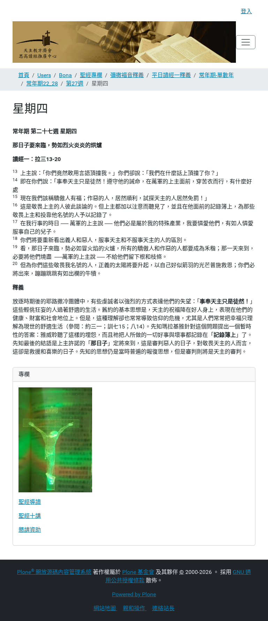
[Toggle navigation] (245, 42)
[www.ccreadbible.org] (124, 42)
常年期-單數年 (216, 75)
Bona (65, 75)
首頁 (23, 75)
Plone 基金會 (138, 572)
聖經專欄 (91, 75)
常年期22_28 (42, 83)
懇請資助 (29, 530)
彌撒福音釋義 (127, 75)
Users (44, 75)
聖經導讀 (29, 502)
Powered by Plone (134, 594)
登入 (246, 11)
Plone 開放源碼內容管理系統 (54, 572)
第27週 (74, 83)
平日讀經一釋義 (171, 75)
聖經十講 (29, 516)
